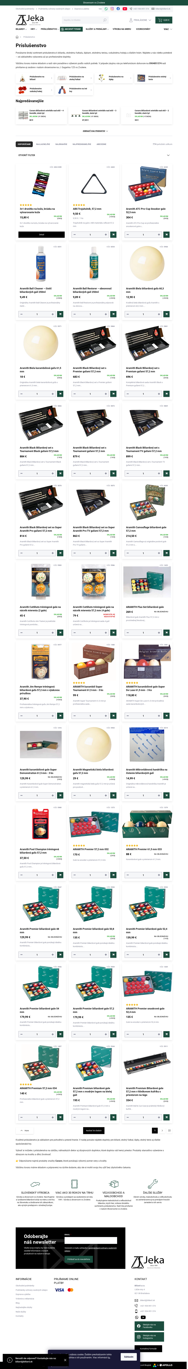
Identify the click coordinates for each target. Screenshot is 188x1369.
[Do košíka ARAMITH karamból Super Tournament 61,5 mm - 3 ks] (113, 716)
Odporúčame (24, 144)
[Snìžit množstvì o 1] (74, 235)
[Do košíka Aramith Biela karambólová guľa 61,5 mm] (60, 394)
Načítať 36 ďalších (94, 1130)
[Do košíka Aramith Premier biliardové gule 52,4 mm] (166, 955)
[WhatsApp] (106, 8)
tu (109, 1357)
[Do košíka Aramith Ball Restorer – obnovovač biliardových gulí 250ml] (113, 314)
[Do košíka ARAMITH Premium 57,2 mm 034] (60, 1117)
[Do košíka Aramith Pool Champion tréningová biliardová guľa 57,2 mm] (60, 875)
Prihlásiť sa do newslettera (78, 1259)
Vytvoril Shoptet (144, 1365)
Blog (18, 1303)
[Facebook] (118, 8)
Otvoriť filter (26, 155)
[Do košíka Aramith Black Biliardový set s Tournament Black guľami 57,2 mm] (60, 473)
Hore (27, 1130)
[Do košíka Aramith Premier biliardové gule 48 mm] (60, 955)
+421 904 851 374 (148, 1306)
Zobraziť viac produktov (94, 131)
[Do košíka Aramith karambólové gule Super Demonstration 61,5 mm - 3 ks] (60, 795)
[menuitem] (22, 29)
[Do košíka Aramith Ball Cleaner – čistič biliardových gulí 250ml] (60, 314)
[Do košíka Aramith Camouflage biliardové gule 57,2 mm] (166, 553)
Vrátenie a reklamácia (25, 1299)
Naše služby (21, 1312)
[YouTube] (143, 1317)
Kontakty (20, 1316)
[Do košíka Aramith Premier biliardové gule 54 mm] (60, 1034)
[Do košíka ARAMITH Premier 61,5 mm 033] (166, 875)
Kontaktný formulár (148, 1349)
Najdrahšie (61, 144)
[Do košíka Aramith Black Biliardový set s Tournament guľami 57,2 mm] (113, 473)
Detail (41, 234)
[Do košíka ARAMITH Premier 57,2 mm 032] (113, 875)
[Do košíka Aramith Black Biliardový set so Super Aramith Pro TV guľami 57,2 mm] (113, 553)
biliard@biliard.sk (147, 1300)
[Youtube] (125, 8)
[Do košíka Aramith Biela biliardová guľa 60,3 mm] (166, 314)
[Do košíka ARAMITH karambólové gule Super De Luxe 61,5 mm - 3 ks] (166, 716)
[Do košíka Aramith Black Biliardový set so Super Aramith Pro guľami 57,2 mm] (60, 553)
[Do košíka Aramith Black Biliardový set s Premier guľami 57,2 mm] (113, 394)
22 (169, 1130)
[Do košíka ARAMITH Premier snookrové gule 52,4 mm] (166, 1034)
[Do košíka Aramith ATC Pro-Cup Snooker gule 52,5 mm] (166, 235)
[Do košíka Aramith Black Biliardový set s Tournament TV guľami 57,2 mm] (166, 473)
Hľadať (105, 20)
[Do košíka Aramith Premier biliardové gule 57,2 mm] (113, 1034)
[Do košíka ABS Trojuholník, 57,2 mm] (113, 235)
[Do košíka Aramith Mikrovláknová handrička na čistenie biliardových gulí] (166, 795)
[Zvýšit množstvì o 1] (106, 235)
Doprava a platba (81, 9)
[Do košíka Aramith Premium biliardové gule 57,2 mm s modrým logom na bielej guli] (113, 1117)
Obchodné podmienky (25, 9)
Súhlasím (128, 1357)
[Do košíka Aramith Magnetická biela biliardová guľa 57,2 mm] (113, 795)
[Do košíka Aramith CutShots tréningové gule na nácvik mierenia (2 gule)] (60, 633)
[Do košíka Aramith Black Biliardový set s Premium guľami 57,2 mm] (166, 394)
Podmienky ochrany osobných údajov (54, 9)
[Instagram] (112, 8)
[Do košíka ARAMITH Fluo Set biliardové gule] (166, 633)
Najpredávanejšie (82, 144)
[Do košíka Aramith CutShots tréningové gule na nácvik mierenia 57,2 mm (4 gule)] (113, 633)
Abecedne (101, 144)
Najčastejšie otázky (24, 1307)
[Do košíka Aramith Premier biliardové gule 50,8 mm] (113, 955)
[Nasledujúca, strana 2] (162, 1130)
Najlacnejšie (43, 144)
